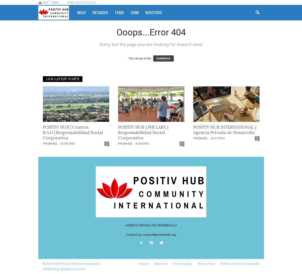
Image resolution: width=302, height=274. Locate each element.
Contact (143, 264)
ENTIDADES (100, 12)
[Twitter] (161, 243)
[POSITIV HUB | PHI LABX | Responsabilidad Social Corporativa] (151, 104)
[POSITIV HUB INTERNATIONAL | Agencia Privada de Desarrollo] (226, 104)
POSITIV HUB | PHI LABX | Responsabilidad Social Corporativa (143, 132)
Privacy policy (182, 264)
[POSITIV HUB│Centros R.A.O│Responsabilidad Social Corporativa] (76, 104)
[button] (257, 12)
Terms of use (206, 264)
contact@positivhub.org (159, 235)
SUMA (135, 12)
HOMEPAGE (163, 58)
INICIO (81, 12)
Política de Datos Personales (240, 264)
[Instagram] (151, 243)
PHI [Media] (50, 143)
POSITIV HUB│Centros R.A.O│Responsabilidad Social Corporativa (73, 132)
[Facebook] (141, 243)
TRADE (119, 12)
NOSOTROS (153, 12)
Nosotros (161, 264)
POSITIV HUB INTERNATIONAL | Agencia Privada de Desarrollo (224, 129)
